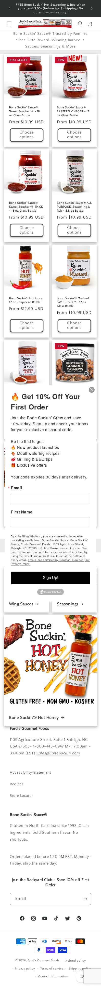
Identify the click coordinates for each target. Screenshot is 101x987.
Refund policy (75, 960)
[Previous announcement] (9, 8)
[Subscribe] (85, 899)
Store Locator (21, 796)
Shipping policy (79, 968)
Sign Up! (50, 578)
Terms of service (51, 968)
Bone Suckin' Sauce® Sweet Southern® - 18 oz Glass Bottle (24, 111)
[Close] (92, 390)
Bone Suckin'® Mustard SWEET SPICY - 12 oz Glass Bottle (73, 302)
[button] (9, 24)
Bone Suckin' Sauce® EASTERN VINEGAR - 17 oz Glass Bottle (73, 111)
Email (16, 488)
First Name (21, 512)
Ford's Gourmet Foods (44, 960)
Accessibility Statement (30, 773)
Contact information (53, 976)
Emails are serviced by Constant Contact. (56, 560)
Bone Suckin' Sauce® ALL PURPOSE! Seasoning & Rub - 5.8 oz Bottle (74, 206)
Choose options (26, 134)
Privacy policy (25, 968)
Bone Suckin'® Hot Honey (34, 717)
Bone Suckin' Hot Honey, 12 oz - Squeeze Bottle (26, 300)
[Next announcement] (91, 8)
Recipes (17, 784)
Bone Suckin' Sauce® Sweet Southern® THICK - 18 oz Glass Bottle (26, 206)
